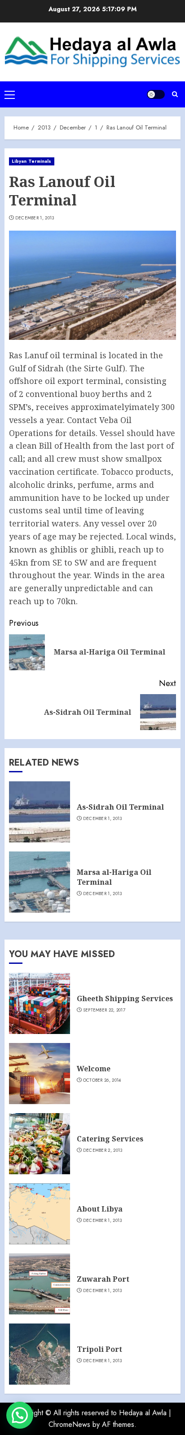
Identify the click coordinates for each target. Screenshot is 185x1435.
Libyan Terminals (32, 161)
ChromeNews (69, 1424)
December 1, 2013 (34, 218)
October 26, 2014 (102, 1080)
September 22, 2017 (104, 1010)
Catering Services (110, 1139)
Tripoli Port (99, 1349)
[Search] (175, 94)
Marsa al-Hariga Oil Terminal (114, 877)
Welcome (93, 1069)
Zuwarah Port (103, 1279)
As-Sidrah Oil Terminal (120, 807)
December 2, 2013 (103, 1150)
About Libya (100, 1209)
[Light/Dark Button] (156, 94)
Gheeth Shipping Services (125, 998)
